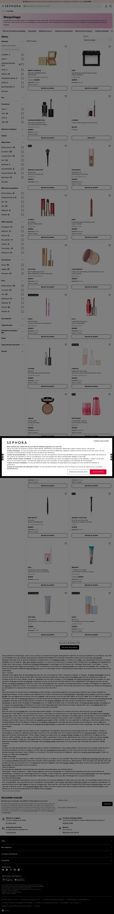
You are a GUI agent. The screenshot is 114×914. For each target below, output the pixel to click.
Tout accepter (98, 472)
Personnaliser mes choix (78, 472)
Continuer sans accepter (101, 440)
